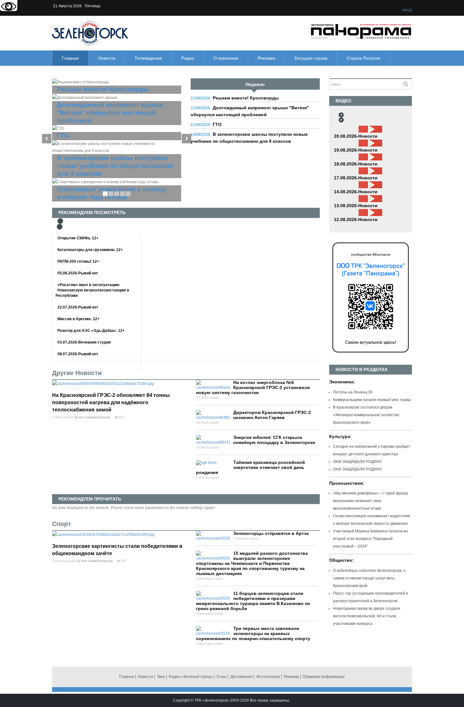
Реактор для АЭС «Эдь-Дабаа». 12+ (91, 330)
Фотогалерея (268, 676)
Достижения (241, 676)
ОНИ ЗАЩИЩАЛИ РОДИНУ (357, 461)
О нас (222, 676)
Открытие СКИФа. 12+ (77, 238)
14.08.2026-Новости (356, 191)
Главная (126, 676)
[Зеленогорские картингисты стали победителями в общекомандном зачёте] (103, 534)
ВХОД (407, 10)
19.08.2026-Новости (356, 150)
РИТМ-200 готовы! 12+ (78, 261)
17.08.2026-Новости (356, 177)
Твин (161, 676)
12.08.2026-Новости (356, 219)
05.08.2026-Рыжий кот (77, 273)
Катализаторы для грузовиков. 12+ (90, 250)
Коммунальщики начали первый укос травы (372, 400)
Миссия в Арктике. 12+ (78, 319)
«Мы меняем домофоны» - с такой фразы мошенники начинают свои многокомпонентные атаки (370, 501)
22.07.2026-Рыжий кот (77, 307)
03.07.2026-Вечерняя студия (84, 342)
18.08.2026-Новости (356, 163)
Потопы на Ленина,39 (352, 392)
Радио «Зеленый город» (191, 676)
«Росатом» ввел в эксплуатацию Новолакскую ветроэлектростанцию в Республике (92, 290)
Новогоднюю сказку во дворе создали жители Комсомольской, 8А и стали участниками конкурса (366, 616)
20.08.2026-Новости (356, 136)
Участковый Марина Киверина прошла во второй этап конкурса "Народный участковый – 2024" (370, 538)
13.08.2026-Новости (356, 205)
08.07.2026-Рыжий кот (77, 354)
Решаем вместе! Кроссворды (246, 97)
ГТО (217, 124)
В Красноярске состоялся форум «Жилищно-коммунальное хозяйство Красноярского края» (366, 415)
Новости (145, 676)
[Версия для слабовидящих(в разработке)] (8, 7)
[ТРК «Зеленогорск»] (90, 33)
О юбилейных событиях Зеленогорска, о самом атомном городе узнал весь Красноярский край (369, 578)
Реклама (291, 676)
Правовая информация (324, 676)
